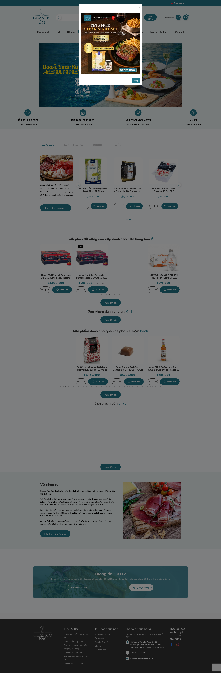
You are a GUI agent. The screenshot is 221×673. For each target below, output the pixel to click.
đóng (136, 80)
